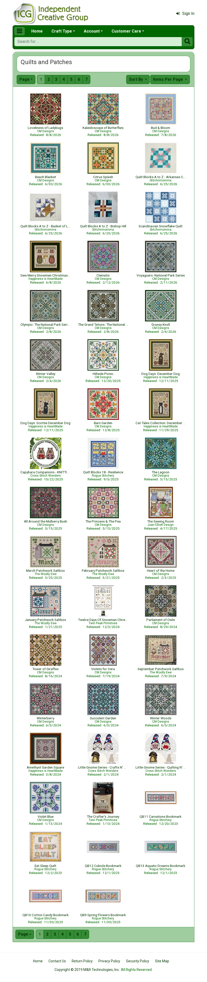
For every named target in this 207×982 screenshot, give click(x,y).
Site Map (162, 961)
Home (37, 31)
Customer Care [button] (126, 31)
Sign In (188, 13)
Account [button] (92, 31)
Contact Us (57, 961)
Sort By (136, 79)
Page (24, 79)
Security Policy (137, 961)
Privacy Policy (109, 961)
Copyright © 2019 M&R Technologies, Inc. (87, 970)
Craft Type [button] (61, 31)
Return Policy (82, 961)
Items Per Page (168, 79)
